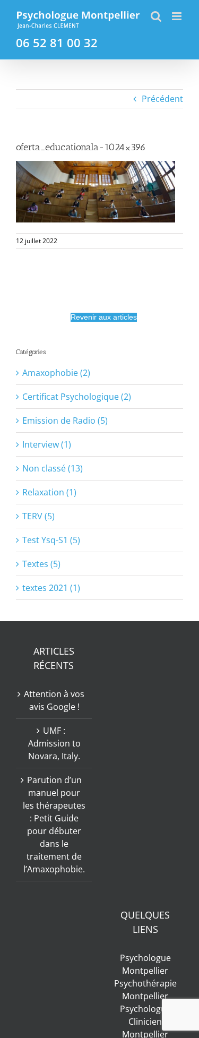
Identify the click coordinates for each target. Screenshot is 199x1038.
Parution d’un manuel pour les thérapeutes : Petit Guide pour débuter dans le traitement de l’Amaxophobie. (54, 824)
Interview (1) (46, 444)
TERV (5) (38, 516)
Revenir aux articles (104, 317)
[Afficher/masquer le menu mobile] (177, 16)
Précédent (162, 99)
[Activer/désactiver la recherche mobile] (156, 16)
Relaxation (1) (49, 492)
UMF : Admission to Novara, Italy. (54, 743)
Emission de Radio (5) (65, 420)
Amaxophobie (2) (56, 373)
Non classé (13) (52, 468)
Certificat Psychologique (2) (76, 396)
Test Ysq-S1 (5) (51, 540)
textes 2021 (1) (51, 588)
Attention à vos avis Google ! (54, 700)
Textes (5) (41, 564)
